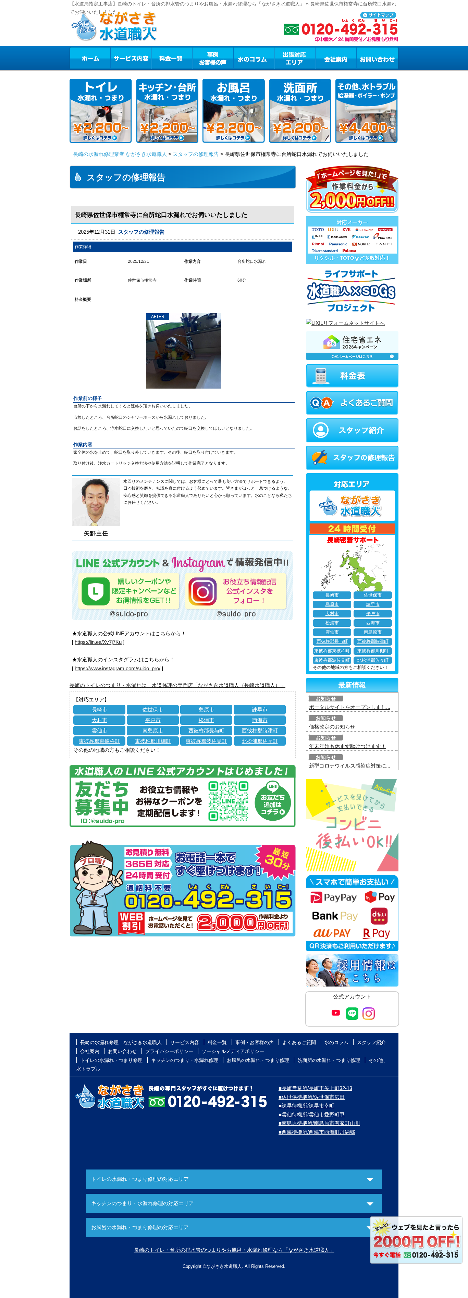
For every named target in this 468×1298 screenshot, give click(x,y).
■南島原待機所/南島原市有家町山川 (319, 1123)
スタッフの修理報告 (196, 154)
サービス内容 (130, 58)
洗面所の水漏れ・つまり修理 (329, 1060)
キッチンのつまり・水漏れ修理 (184, 1060)
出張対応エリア (295, 58)
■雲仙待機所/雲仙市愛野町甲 (312, 1114)
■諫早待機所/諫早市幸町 (306, 1106)
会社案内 (336, 58)
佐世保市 (153, 709)
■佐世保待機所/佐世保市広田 (312, 1097)
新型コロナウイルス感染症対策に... (349, 766)
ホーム (90, 58)
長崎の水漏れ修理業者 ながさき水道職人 (120, 154)
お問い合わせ (377, 58)
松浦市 (206, 720)
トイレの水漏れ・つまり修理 (111, 1060)
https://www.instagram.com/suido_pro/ (117, 668)
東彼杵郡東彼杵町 (99, 741)
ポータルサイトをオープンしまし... (349, 707)
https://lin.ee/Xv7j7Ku (98, 642)
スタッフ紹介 (371, 1042)
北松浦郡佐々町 (260, 741)
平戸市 (153, 720)
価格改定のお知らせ (332, 727)
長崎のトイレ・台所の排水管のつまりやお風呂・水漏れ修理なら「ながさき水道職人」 (234, 1250)
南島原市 (153, 730)
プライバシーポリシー (169, 1051)
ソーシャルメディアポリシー (233, 1051)
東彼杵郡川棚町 (153, 741)
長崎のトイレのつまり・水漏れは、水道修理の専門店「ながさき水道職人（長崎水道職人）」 (177, 685)
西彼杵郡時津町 (260, 730)
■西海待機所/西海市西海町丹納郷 (317, 1132)
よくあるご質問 (299, 1042)
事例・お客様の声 (213, 58)
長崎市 (99, 709)
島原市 (206, 709)
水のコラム (254, 58)
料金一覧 (172, 58)
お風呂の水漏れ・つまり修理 (258, 1060)
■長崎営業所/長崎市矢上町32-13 (315, 1088)
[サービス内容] (118, 58)
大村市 (99, 720)
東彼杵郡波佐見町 (206, 741)
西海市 (260, 720)
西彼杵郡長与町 (206, 730)
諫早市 (260, 709)
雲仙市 (99, 730)
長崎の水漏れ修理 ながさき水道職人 (121, 1042)
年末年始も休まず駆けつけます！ (347, 746)
